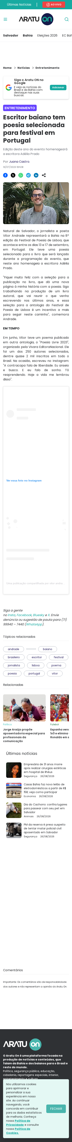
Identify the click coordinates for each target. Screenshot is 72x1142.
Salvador (10, 35)
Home (7, 68)
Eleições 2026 (47, 35)
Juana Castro (19, 161)
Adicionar (58, 87)
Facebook (24, 615)
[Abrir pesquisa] (66, 19)
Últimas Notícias (19, 4)
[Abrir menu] (5, 19)
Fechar (56, 1108)
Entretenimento (48, 68)
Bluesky (38, 615)
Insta (11, 615)
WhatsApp (34, 624)
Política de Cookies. (18, 1131)
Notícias (23, 68)
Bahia (28, 35)
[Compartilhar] (43, 175)
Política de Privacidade (18, 1123)
